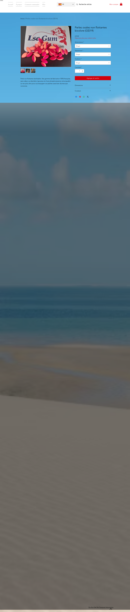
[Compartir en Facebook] (76, 97)
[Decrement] (76, 71)
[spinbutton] (79, 71)
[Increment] (82, 71)
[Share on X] (88, 97)
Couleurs (78, 59)
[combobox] (93, 46)
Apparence (79, 50)
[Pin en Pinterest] (80, 97)
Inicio (22, 19)
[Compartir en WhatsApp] (84, 97)
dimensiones (79, 42)
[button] (121, 3)
